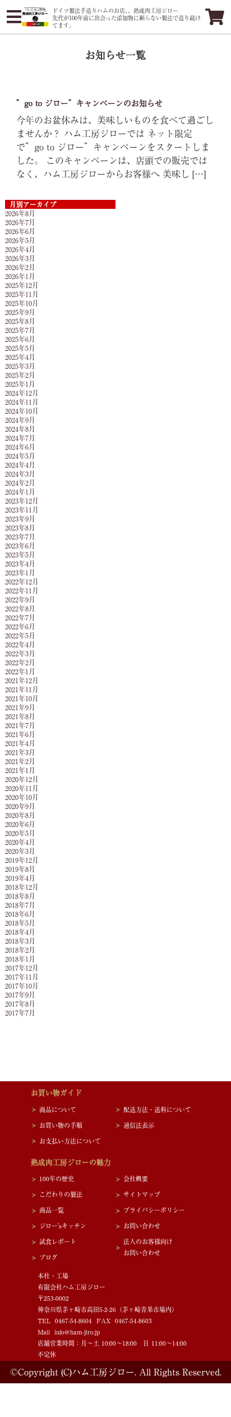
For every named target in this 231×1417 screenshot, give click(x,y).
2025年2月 (20, 375)
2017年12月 (22, 968)
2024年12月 (22, 393)
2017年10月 (22, 985)
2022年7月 (20, 617)
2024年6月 (20, 447)
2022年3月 (20, 653)
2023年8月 (20, 527)
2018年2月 (20, 950)
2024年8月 (20, 429)
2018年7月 (20, 905)
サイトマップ (141, 1194)
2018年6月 (20, 914)
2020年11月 (22, 788)
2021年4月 (20, 743)
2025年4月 (20, 357)
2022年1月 (20, 671)
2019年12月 (22, 860)
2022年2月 (20, 662)
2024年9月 (20, 420)
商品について (57, 1110)
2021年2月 (20, 761)
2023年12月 (22, 500)
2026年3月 (20, 258)
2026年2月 (20, 267)
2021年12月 (22, 680)
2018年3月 (20, 941)
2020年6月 (20, 824)
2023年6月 (20, 545)
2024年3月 (20, 473)
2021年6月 (20, 734)
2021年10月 (22, 698)
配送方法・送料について (157, 1110)
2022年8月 (20, 608)
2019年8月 (20, 869)
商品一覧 (51, 1210)
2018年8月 (20, 896)
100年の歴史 (56, 1179)
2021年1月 (20, 770)
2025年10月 (22, 303)
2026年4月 (20, 249)
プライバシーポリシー (154, 1210)
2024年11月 (22, 402)
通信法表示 (138, 1125)
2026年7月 (20, 222)
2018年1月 (20, 959)
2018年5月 (20, 923)
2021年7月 (20, 725)
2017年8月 (20, 1003)
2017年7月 (20, 1012)
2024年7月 (20, 438)
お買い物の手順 (60, 1125)
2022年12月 (22, 581)
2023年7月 (20, 536)
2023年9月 (20, 518)
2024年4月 (20, 464)
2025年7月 (20, 330)
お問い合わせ (141, 1226)
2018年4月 (20, 932)
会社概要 (135, 1179)
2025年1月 (20, 384)
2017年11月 (22, 976)
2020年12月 (22, 779)
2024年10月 (22, 411)
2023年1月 (20, 572)
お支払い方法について (70, 1141)
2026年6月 (20, 231)
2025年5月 (20, 348)
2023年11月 (22, 509)
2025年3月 (20, 366)
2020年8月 (20, 815)
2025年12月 (22, 285)
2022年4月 (20, 644)
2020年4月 (20, 842)
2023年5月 (20, 554)
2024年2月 (20, 482)
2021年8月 (20, 716)
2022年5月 (20, 635)
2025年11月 (22, 294)
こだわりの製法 (60, 1194)
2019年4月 (20, 878)
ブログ (48, 1257)
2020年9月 (20, 806)
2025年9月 (20, 312)
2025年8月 (20, 321)
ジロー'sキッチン (62, 1226)
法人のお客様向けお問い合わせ (148, 1247)
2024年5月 (20, 455)
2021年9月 (20, 707)
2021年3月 (20, 752)
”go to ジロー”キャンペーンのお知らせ (89, 103)
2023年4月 (20, 563)
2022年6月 (20, 626)
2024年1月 (20, 491)
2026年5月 (20, 240)
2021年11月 (22, 689)
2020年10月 (22, 797)
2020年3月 (20, 851)
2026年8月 (20, 213)
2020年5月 (20, 833)
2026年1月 (20, 276)
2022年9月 (20, 599)
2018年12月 (22, 887)
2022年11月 (22, 590)
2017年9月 (20, 994)
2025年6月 (20, 339)
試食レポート (57, 1241)
